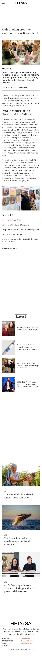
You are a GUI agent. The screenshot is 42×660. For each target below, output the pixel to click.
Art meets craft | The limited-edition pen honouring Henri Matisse (27, 347)
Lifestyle (9, 69)
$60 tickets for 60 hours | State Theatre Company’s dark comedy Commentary (28, 384)
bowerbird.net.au (10, 249)
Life (3, 69)
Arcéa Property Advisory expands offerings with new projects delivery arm (19, 588)
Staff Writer (22, 87)
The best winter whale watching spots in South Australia (17, 541)
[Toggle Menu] (3, 3)
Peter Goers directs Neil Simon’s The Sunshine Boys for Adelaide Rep (28, 366)
